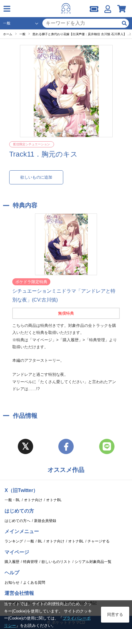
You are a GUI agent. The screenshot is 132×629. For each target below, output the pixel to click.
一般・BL (12, 500)
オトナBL (54, 500)
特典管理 (30, 562)
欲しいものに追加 (36, 177)
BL (40, 541)
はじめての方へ (17, 521)
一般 (30, 541)
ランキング (14, 541)
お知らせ (12, 582)
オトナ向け (33, 500)
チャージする (98, 541)
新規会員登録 (45, 521)
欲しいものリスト (56, 562)
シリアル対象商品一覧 (93, 562)
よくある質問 (34, 582)
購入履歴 (12, 562)
